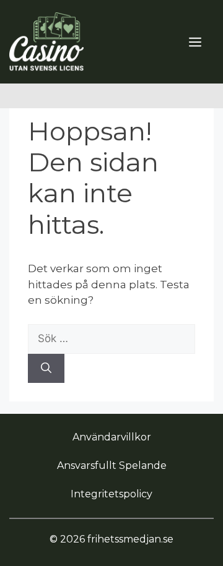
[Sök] (46, 369)
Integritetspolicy (111, 494)
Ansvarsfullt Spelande (112, 465)
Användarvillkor (111, 437)
